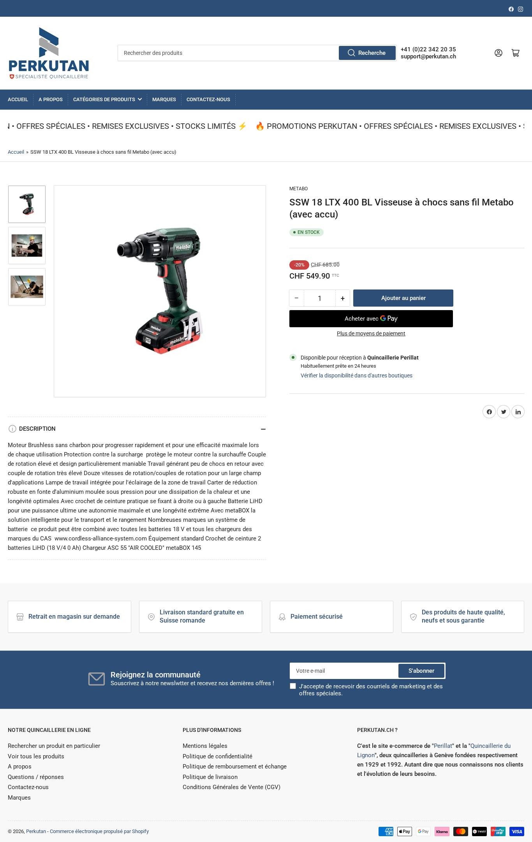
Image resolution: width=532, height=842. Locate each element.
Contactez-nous (208, 99)
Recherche (372, 52)
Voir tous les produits (36, 756)
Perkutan (36, 831)
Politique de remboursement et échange (235, 766)
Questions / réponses (36, 777)
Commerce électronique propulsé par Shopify (99, 831)
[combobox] (257, 53)
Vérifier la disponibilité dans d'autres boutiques (356, 375)
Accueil (18, 99)
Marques (164, 99)
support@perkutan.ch (428, 56)
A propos (51, 99)
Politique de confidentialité (217, 756)
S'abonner (421, 670)
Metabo (298, 188)
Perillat (443, 745)
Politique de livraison (210, 777)
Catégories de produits (104, 99)
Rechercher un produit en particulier (54, 745)
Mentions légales (205, 745)
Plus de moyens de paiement (371, 333)
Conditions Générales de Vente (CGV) (231, 787)
